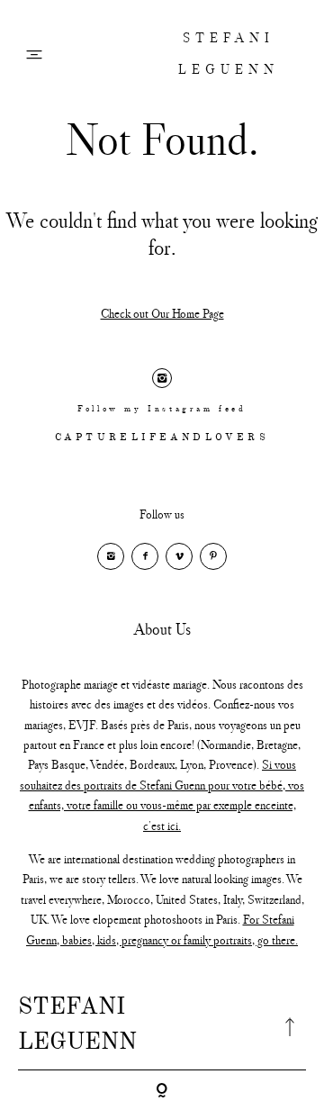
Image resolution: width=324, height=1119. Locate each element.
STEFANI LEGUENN (228, 53)
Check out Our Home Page (162, 313)
